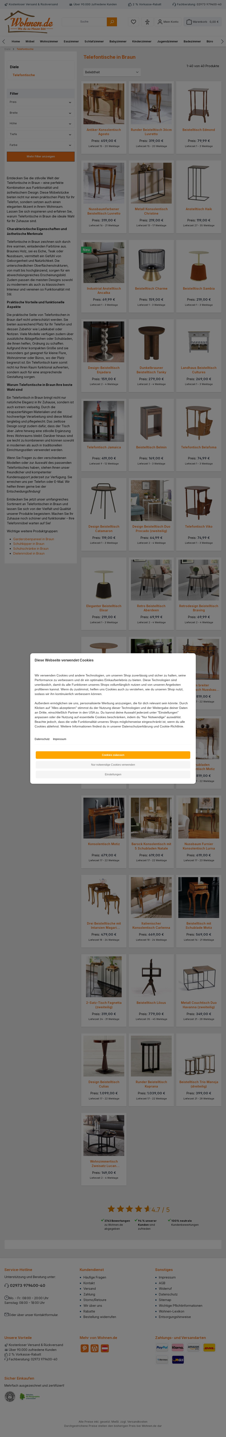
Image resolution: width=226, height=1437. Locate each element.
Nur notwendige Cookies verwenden (113, 764)
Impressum (59, 739)
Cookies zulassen (113, 755)
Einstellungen (113, 774)
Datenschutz (42, 739)
